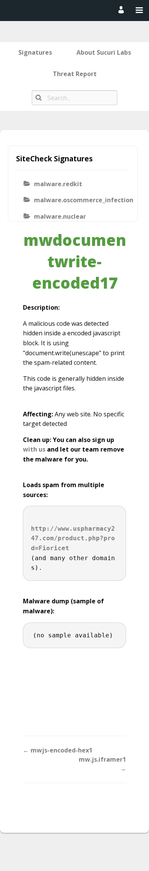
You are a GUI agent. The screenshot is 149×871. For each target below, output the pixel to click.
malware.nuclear (60, 216)
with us (34, 449)
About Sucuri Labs (103, 52)
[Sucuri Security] (73, 10)
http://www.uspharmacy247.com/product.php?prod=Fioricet (73, 538)
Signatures (35, 52)
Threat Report (75, 74)
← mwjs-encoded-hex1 (57, 750)
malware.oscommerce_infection (79, 200)
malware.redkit (58, 184)
